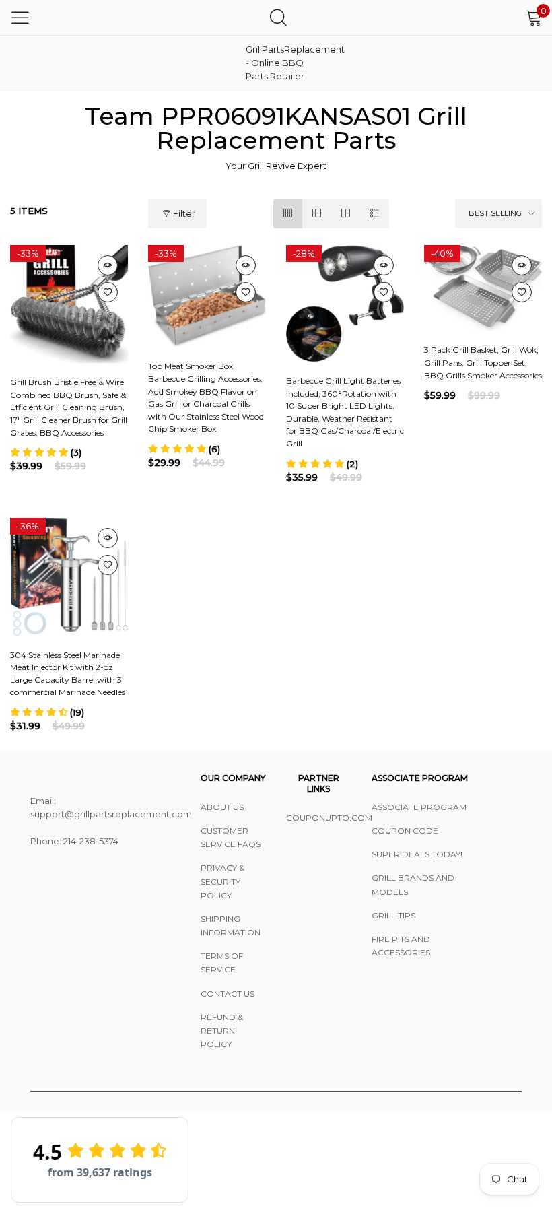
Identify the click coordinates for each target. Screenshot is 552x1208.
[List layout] (374, 213)
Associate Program (419, 807)
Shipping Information (231, 925)
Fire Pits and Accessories (401, 946)
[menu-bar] (20, 17)
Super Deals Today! (417, 854)
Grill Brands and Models (413, 884)
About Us (222, 807)
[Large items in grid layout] (316, 213)
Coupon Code (405, 831)
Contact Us (227, 993)
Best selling (495, 213)
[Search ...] (278, 17)
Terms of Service (222, 962)
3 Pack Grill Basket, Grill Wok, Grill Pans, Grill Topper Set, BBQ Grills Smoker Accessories (483, 362)
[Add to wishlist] (108, 292)
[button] (45, 452)
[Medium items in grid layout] (287, 213)
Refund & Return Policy (222, 1030)
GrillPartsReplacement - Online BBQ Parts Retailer (279, 62)
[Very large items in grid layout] (345, 213)
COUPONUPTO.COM (318, 818)
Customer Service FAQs (231, 837)
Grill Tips (393, 915)
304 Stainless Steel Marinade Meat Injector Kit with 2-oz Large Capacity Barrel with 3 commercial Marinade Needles (67, 674)
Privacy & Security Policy (222, 881)
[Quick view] (108, 265)
